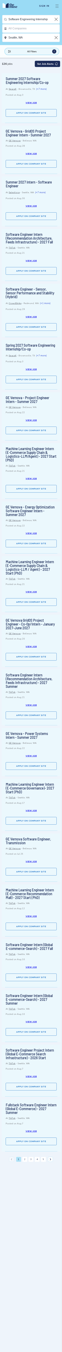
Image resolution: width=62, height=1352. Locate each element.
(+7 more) (41, 89)
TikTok (12, 247)
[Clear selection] (56, 19)
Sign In (44, 6)
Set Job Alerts (45, 63)
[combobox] (34, 19)
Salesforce (14, 192)
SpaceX (13, 89)
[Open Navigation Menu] (57, 6)
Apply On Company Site (31, 113)
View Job (31, 102)
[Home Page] (12, 6)
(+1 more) (45, 303)
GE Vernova (15, 140)
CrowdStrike (15, 303)
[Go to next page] (50, 1159)
